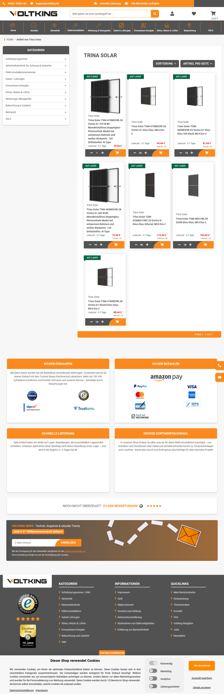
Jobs (176, 629)
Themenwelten (182, 604)
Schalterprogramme (16, 59)
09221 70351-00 (17, 3)
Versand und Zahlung (129, 611)
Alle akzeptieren (202, 665)
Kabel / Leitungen (15, 78)
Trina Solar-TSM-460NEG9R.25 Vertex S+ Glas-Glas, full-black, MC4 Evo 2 (194, 130)
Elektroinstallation (71, 611)
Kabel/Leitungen (71, 617)
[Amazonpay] (166, 377)
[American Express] (191, 394)
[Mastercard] (140, 394)
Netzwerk (11, 112)
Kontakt (178, 611)
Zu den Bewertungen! (120, 506)
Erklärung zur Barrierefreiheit (133, 629)
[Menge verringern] (91, 153)
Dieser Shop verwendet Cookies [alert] (75, 660)
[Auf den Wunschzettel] (125, 84)
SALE (8, 118)
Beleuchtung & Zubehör (18, 105)
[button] (172, 13)
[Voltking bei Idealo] (32, 395)
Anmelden (68, 542)
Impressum (124, 592)
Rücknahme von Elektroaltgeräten (136, 623)
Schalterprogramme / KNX (76, 592)
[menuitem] (13, 27)
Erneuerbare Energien (17, 85)
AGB (120, 598)
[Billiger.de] (32, 407)
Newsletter (179, 635)
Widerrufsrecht (126, 604)
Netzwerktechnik (71, 604)
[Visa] (192, 386)
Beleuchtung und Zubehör (76, 635)
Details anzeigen (202, 687)
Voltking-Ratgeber (183, 623)
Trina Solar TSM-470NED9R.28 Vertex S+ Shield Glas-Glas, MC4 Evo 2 (105, 305)
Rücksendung (181, 598)
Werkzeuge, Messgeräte (18, 98)
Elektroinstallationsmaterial (20, 72)
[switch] (153, 663)
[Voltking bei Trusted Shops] (84, 395)
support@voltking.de (47, 3)
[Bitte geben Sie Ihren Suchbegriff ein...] (155, 13)
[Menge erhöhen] (102, 153)
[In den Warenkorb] (117, 153)
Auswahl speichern (202, 678)
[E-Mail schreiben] (219, 377)
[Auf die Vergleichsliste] (125, 77)
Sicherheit (67, 598)
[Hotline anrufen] (219, 365)
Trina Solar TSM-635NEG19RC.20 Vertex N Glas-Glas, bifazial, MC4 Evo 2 (149, 220)
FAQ (176, 617)
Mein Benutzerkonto (184, 592)
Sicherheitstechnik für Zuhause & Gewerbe (28, 65)
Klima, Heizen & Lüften (18, 92)
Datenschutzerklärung (74, 551)
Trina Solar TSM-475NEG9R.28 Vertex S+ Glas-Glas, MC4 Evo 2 (148, 130)
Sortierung (164, 63)
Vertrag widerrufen (112, 653)
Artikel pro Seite (196, 63)
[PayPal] (140, 385)
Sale (64, 641)
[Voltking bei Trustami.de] (84, 408)
